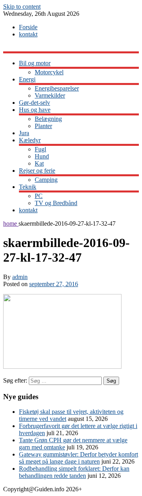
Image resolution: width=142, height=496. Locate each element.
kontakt (28, 34)
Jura (24, 133)
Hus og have (34, 109)
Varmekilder (50, 95)
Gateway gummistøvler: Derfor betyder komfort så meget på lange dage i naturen (78, 458)
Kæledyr (30, 140)
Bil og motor (34, 63)
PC (39, 195)
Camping (46, 179)
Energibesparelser (57, 88)
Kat (39, 163)
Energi (27, 79)
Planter (43, 126)
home (11, 223)
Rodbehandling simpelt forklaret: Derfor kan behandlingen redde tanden (74, 472)
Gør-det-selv (34, 102)
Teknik (27, 186)
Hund (42, 156)
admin (20, 276)
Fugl (40, 149)
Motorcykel (49, 72)
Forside (28, 27)
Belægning (48, 118)
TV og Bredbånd (56, 203)
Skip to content (22, 6)
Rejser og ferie (37, 170)
